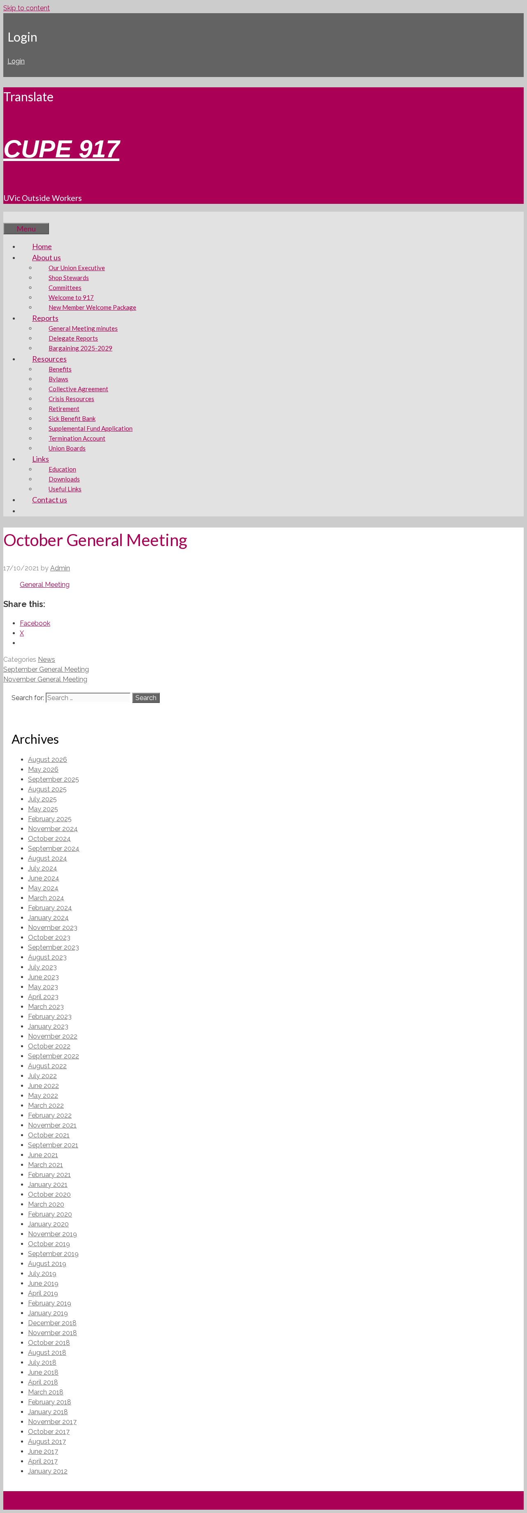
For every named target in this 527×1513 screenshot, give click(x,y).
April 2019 (43, 1293)
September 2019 (53, 1254)
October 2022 (49, 1046)
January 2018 (48, 1412)
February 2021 (49, 1175)
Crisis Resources (71, 398)
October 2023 (49, 937)
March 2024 (46, 898)
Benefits (60, 369)
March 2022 (46, 1105)
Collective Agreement (78, 388)
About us (46, 257)
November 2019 (52, 1234)
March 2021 (45, 1165)
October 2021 (49, 1135)
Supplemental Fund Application (91, 428)
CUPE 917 (61, 149)
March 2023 (46, 1007)
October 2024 (49, 839)
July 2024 (42, 868)
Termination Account (77, 438)
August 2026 (47, 760)
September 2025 (53, 779)
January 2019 (48, 1313)
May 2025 (43, 809)
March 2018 (45, 1392)
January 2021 (48, 1184)
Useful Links (65, 489)
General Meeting (45, 584)
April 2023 (43, 997)
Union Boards (67, 448)
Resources (49, 358)
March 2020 (46, 1204)
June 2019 (43, 1283)
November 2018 (52, 1333)
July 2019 (42, 1273)
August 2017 (47, 1441)
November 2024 (53, 829)
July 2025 (42, 799)
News (46, 659)
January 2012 (48, 1471)
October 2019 (49, 1244)
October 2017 (49, 1432)
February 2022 (50, 1115)
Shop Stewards (69, 277)
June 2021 (43, 1155)
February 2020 (50, 1214)
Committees (65, 287)
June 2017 (43, 1451)
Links (40, 458)
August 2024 (47, 858)
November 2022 (52, 1036)
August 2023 (47, 957)
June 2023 (43, 977)
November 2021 (52, 1125)
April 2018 (43, 1382)
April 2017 (43, 1461)
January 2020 (48, 1224)
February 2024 (50, 908)
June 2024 (43, 878)
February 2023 (50, 1016)
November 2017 (52, 1422)
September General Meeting (46, 669)
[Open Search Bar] (15, 217)
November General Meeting (45, 679)
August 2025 (47, 789)
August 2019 (47, 1264)
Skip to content (26, 8)
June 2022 (43, 1086)
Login (16, 61)
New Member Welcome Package (92, 307)
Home (42, 246)
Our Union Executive (77, 267)
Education (62, 469)
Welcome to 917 (71, 297)
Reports (45, 317)
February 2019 (49, 1303)
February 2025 (50, 819)
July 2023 (42, 967)
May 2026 (43, 769)
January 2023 (48, 1026)
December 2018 (52, 1323)
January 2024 (48, 918)
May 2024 (43, 888)
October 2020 (49, 1194)
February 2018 (49, 1402)
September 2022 (53, 1056)
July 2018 (42, 1362)
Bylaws (58, 379)
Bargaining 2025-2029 (80, 348)
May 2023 (43, 987)
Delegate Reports (73, 338)
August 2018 (47, 1353)
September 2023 (53, 947)
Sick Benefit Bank (72, 418)
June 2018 (43, 1372)
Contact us (49, 499)
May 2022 (43, 1096)
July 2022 (42, 1076)
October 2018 (49, 1343)
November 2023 (52, 928)
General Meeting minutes (83, 328)
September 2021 (53, 1145)
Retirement (64, 408)
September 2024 (53, 848)
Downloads (64, 479)
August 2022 (47, 1066)
